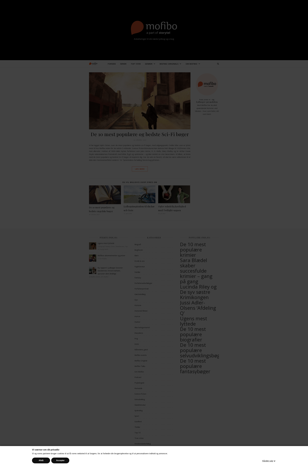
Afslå (41, 460)
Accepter (60, 460)
